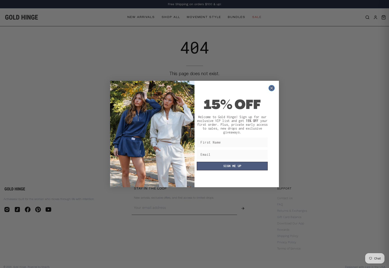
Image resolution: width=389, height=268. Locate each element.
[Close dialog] (271, 88)
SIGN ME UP (232, 166)
